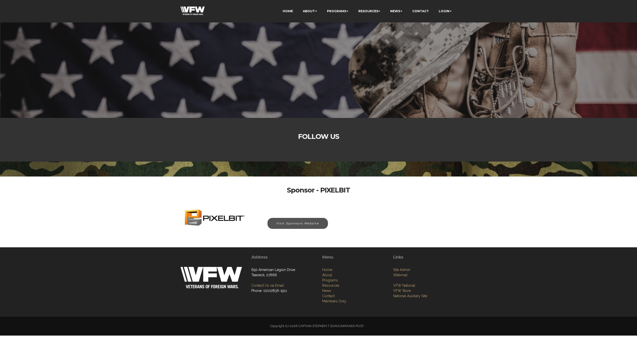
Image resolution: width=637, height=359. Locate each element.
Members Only (334, 301)
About (327, 275)
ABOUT (309, 11)
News (326, 291)
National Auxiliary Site (410, 296)
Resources (330, 285)
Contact (328, 296)
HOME (288, 11)
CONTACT (420, 11)
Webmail (400, 275)
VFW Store (402, 291)
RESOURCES (368, 11)
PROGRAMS (336, 11)
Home (327, 270)
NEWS (395, 11)
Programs (330, 280)
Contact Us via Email (267, 285)
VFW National (404, 285)
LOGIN (444, 11)
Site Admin (401, 270)
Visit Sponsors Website (297, 223)
